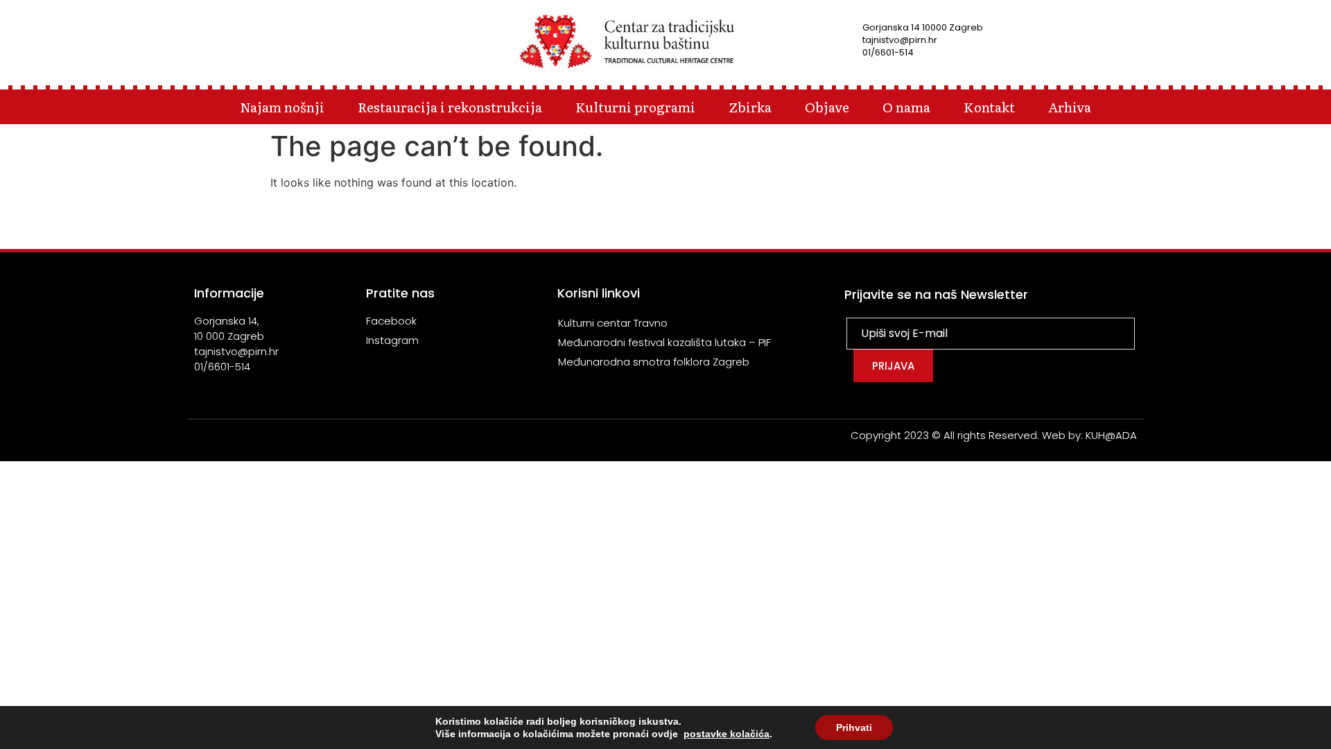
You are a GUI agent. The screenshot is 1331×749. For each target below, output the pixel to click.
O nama (906, 106)
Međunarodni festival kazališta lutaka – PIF (664, 342)
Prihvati (854, 727)
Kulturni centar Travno (613, 323)
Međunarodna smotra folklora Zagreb (653, 361)
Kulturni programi (635, 106)
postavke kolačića (726, 733)
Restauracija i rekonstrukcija (450, 106)
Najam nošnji (282, 106)
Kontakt (989, 106)
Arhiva (1069, 106)
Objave (827, 106)
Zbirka (750, 106)
